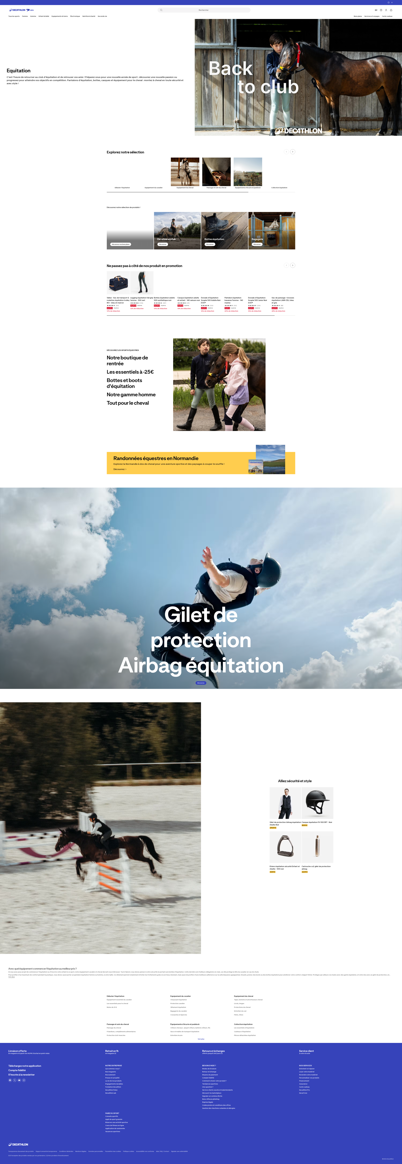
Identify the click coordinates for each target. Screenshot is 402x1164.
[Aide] (381, 10)
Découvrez (162, 244)
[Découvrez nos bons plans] (130, 231)
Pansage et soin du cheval (216, 187)
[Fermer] (392, 2)
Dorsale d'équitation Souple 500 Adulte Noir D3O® (211, 300)
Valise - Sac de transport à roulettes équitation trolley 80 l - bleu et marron (118, 300)
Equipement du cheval (185, 187)
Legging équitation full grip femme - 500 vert (141, 299)
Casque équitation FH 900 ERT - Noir (317, 822)
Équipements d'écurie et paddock (248, 187)
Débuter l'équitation (122, 187)
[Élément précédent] (286, 151)
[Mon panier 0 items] (391, 10)
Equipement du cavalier (154, 187)
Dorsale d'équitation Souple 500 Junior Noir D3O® (257, 300)
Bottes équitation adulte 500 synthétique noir (164, 299)
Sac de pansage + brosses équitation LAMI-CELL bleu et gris (283, 300)
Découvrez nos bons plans (120, 244)
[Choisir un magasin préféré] (376, 10)
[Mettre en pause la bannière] (388, 2)
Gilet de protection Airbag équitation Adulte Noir (285, 823)
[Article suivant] (292, 151)
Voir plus (201, 1039)
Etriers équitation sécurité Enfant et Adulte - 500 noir (285, 867)
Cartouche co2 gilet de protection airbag (316, 867)
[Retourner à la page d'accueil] (21, 10)
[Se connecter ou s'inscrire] (386, 10)
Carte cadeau (387, 16)
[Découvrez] (177, 231)
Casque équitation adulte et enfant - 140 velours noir (188, 299)
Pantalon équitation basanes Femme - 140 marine (234, 300)
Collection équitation (279, 187)
